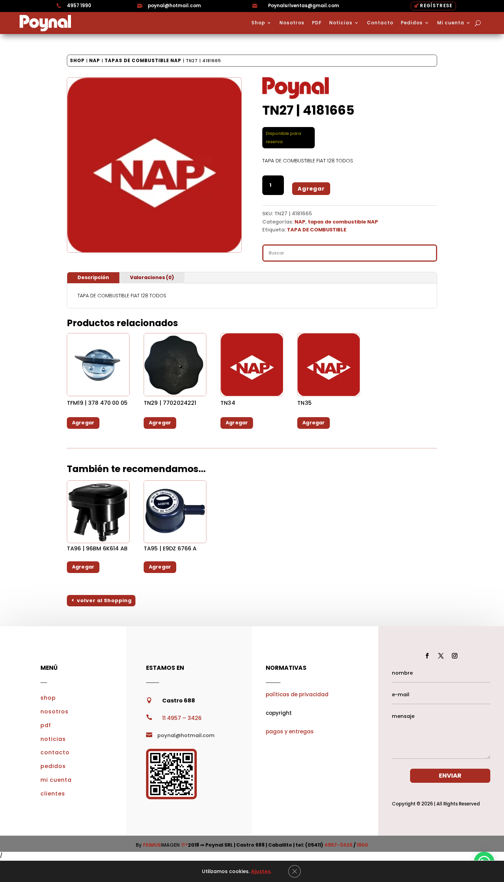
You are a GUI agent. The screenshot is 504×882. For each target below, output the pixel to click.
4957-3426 (338, 844)
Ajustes (261, 871)
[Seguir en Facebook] (427, 655)
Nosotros (291, 23)
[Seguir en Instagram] (454, 655)
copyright (279, 713)
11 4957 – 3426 (182, 718)
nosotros (54, 711)
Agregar (311, 189)
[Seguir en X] (440, 655)
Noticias (340, 23)
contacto (55, 752)
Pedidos (412, 23)
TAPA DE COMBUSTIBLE (316, 229)
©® (184, 844)
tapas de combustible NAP (143, 60)
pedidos (53, 766)
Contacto (380, 23)
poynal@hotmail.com (174, 5)
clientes (52, 794)
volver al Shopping (104, 600)
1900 (362, 844)
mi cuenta (56, 780)
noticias (53, 739)
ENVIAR (450, 775)
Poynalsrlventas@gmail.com (303, 5)
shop (48, 698)
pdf (45, 725)
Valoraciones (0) (152, 277)
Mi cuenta (450, 23)
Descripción (93, 277)
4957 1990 (79, 5)
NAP (94, 60)
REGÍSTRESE (436, 5)
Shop (258, 23)
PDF (317, 23)
